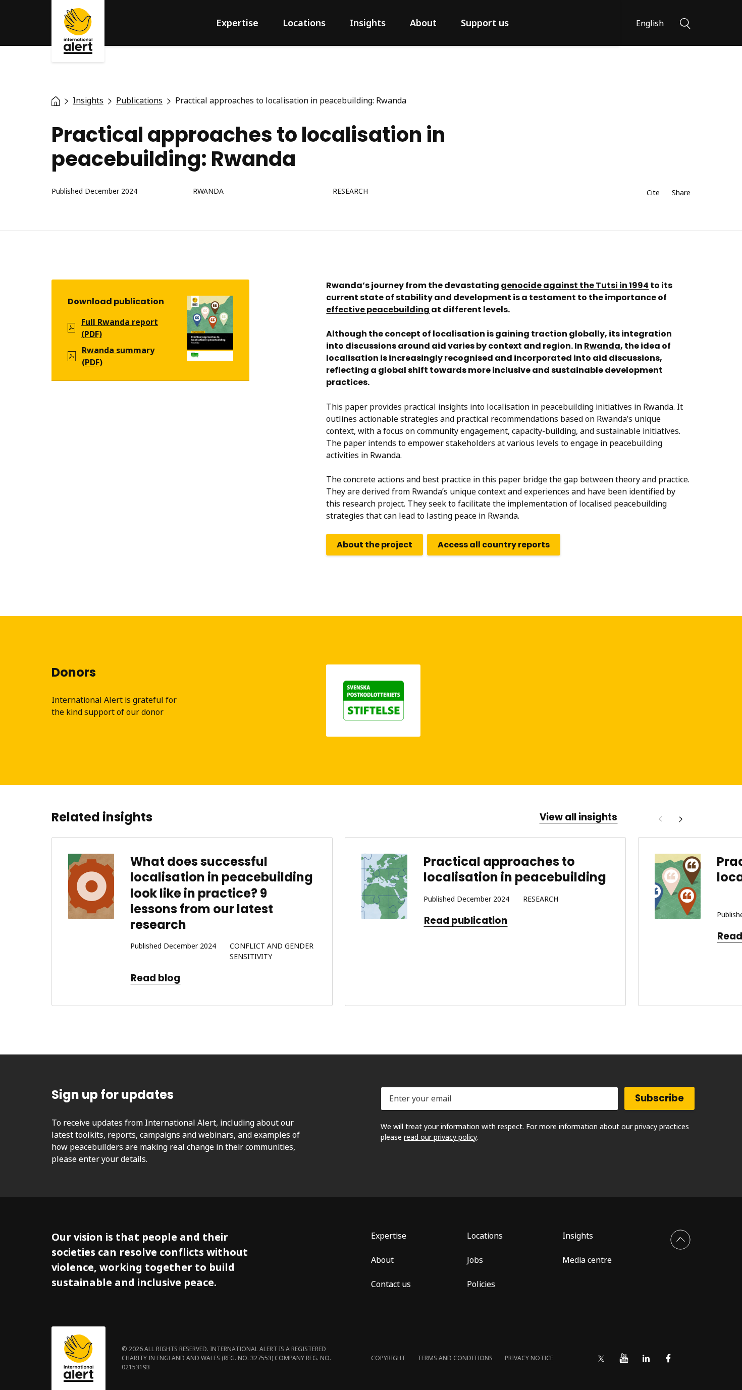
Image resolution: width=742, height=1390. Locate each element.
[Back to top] (680, 1240)
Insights (368, 23)
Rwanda (208, 191)
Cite (653, 193)
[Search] (685, 22)
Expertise (237, 23)
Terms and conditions (455, 1358)
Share (681, 193)
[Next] (680, 819)
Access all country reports (494, 544)
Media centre (587, 1259)
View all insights (578, 817)
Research (350, 191)
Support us (485, 23)
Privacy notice (529, 1358)
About (423, 23)
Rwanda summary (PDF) (118, 356)
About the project (374, 544)
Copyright (388, 1358)
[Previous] (660, 819)
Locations (304, 23)
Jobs (475, 1259)
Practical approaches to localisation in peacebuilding (514, 869)
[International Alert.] (55, 100)
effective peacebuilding (378, 309)
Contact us (391, 1284)
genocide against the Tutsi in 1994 (575, 285)
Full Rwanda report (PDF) (119, 328)
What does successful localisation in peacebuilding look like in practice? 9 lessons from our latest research (221, 893)
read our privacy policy (440, 1137)
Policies (481, 1284)
